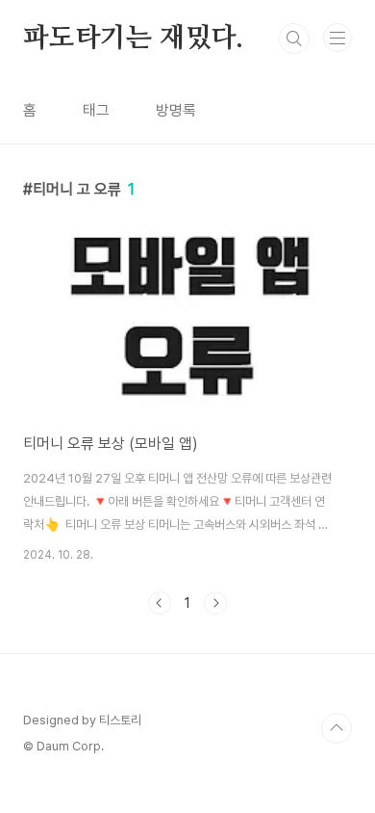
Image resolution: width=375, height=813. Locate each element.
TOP (336, 728)
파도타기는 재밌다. (133, 38)
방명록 (176, 110)
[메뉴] (337, 37)
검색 (294, 38)
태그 (96, 110)
